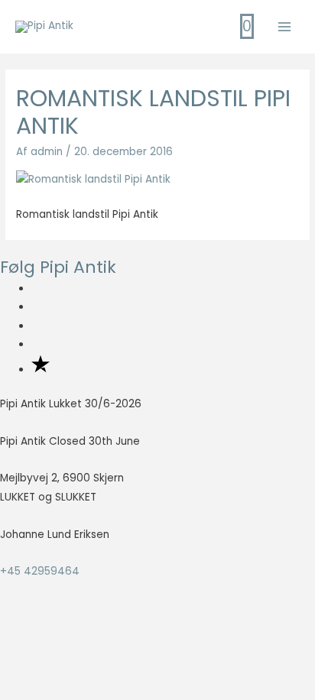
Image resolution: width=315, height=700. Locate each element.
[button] (35, 658)
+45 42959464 (40, 571)
